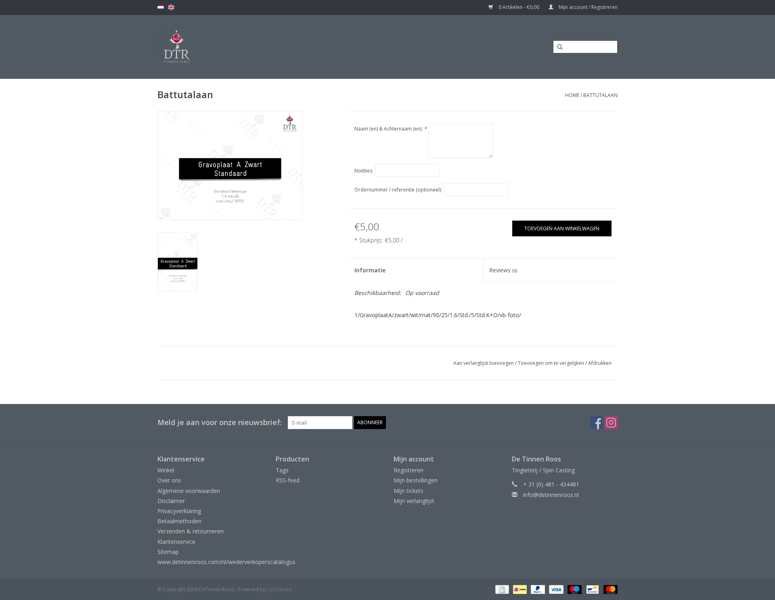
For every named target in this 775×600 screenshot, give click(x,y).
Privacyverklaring (179, 511)
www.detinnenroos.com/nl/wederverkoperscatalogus (226, 562)
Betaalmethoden (179, 521)
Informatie (369, 270)
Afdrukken (600, 363)
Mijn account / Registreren (587, 7)
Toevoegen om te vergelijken (551, 363)
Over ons (169, 480)
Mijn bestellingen (416, 480)
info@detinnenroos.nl (551, 495)
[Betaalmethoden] (501, 588)
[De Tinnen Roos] (241, 46)
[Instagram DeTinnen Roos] (611, 422)
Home (572, 95)
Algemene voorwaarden (188, 491)
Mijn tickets (408, 491)
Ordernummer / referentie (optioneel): (398, 189)
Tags (282, 470)
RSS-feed (288, 480)
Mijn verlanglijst (414, 501)
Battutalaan (600, 95)
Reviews (503, 270)
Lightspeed (279, 589)
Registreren (408, 470)
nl (160, 7)
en (171, 7)
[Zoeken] (557, 47)
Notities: (363, 170)
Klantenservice (176, 541)
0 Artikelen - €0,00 (518, 7)
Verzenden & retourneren (190, 531)
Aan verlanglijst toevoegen (483, 363)
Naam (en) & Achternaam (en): (390, 128)
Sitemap (168, 552)
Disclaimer (171, 501)
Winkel (165, 470)
